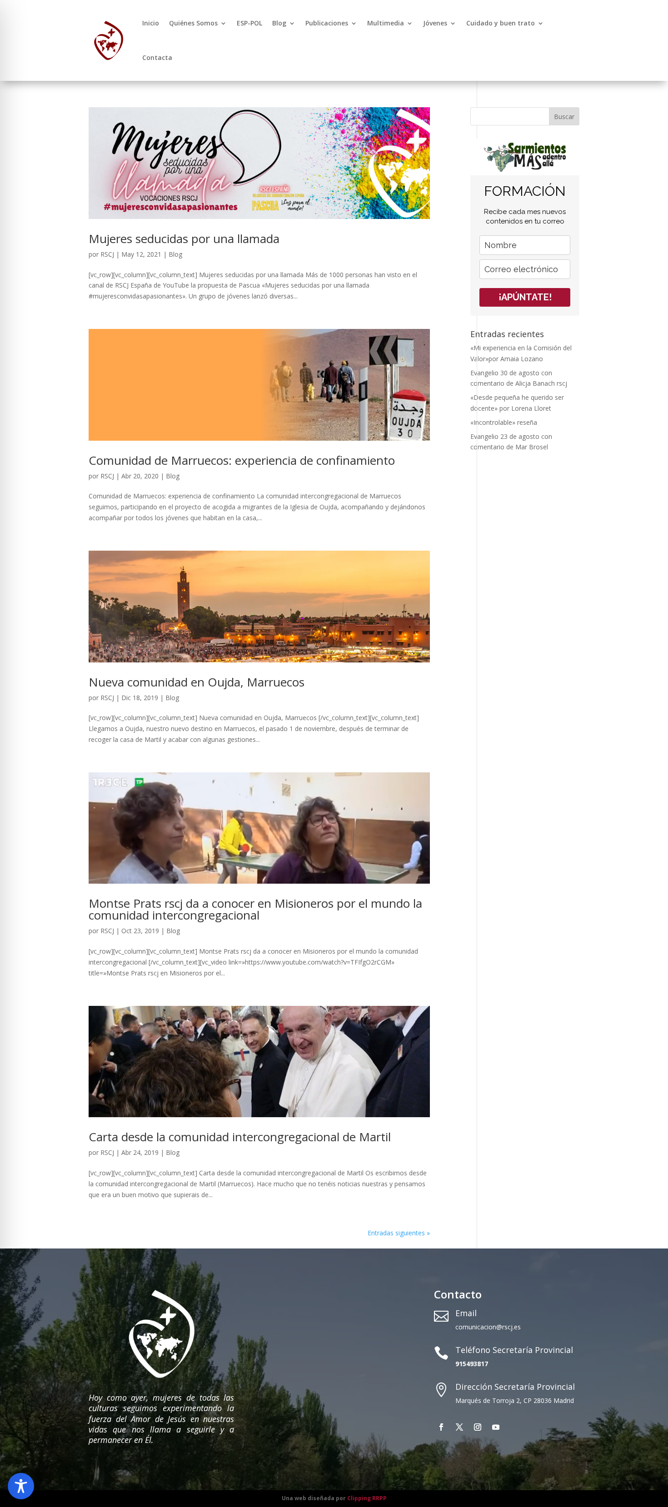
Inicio (150, 23)
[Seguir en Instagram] (477, 1427)
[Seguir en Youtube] (496, 1427)
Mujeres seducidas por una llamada (184, 238)
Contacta (157, 57)
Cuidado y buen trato (500, 23)
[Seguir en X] (459, 1427)
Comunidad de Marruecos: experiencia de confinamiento (242, 460)
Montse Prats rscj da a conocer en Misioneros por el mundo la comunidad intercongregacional (255, 909)
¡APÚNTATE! (525, 297)
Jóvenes (435, 23)
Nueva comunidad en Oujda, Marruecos (196, 682)
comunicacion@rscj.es (488, 1327)
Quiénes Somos (193, 23)
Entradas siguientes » (399, 1232)
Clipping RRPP (367, 1498)
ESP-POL (249, 23)
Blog (279, 23)
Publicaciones (326, 23)
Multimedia (385, 23)
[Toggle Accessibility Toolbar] (21, 1486)
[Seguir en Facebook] (441, 1427)
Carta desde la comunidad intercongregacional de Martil (240, 1137)
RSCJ (107, 254)
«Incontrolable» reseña (503, 422)
